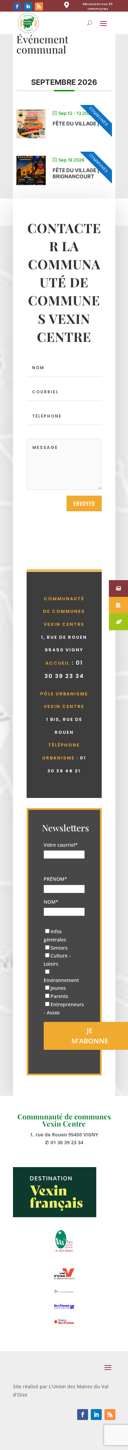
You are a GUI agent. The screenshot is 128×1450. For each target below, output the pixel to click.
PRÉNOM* (55, 879)
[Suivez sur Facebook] (17, 6)
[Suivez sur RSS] (39, 6)
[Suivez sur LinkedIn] (28, 6)
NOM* (51, 901)
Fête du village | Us (80, 123)
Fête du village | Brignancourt (76, 173)
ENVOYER (84, 503)
